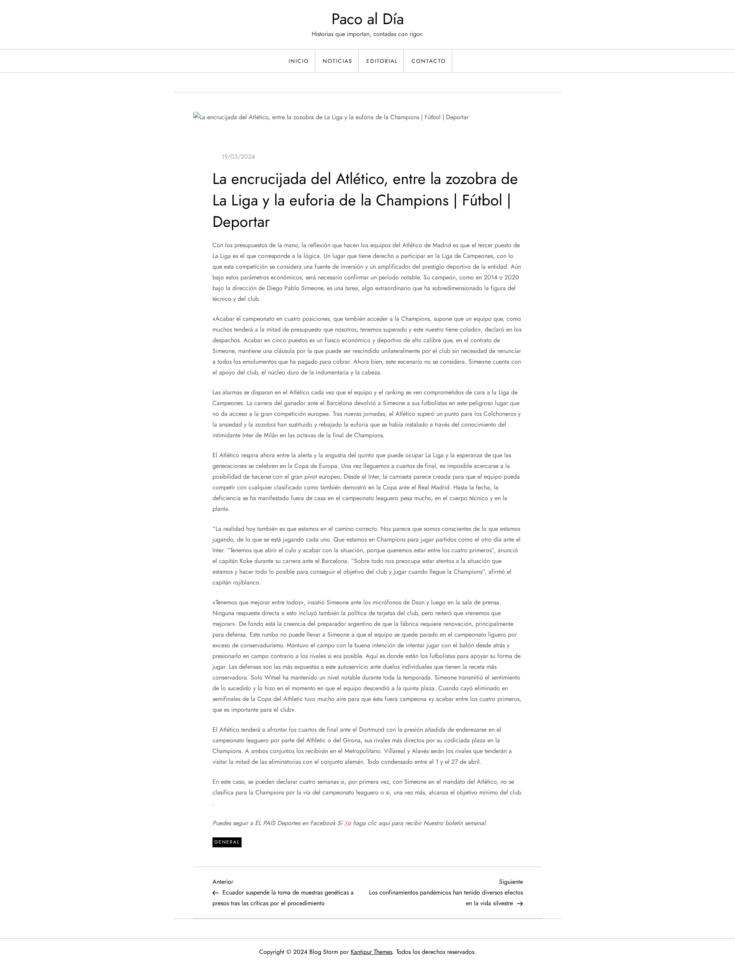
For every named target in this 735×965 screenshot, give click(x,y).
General (227, 842)
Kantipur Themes (371, 951)
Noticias (338, 61)
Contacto (429, 61)
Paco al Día (368, 19)
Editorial (382, 61)
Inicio (299, 61)
